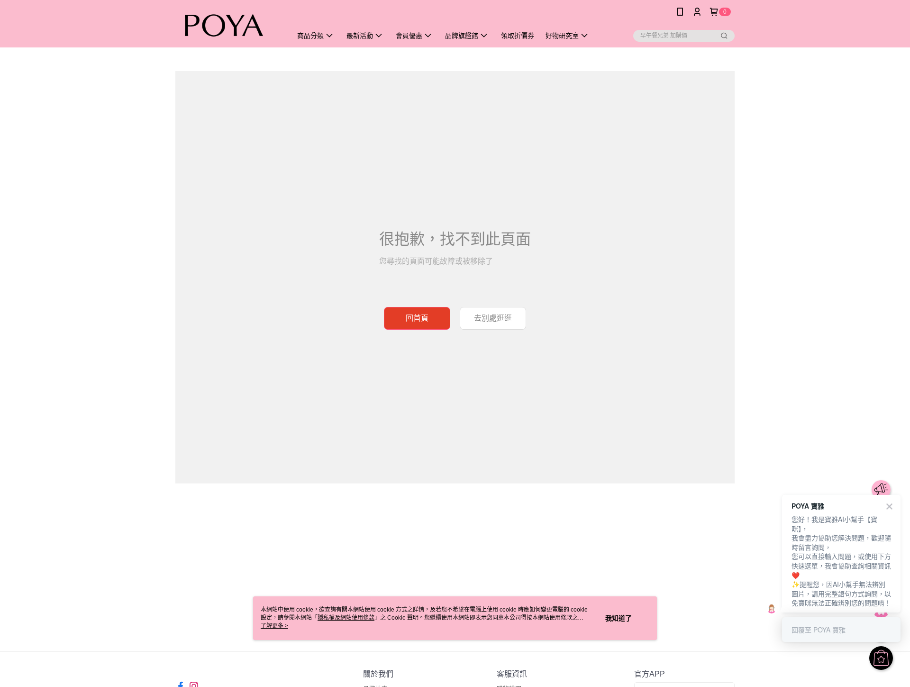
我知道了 (618, 618)
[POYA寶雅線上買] (228, 24)
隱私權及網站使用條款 (346, 617)
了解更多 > (274, 625)
